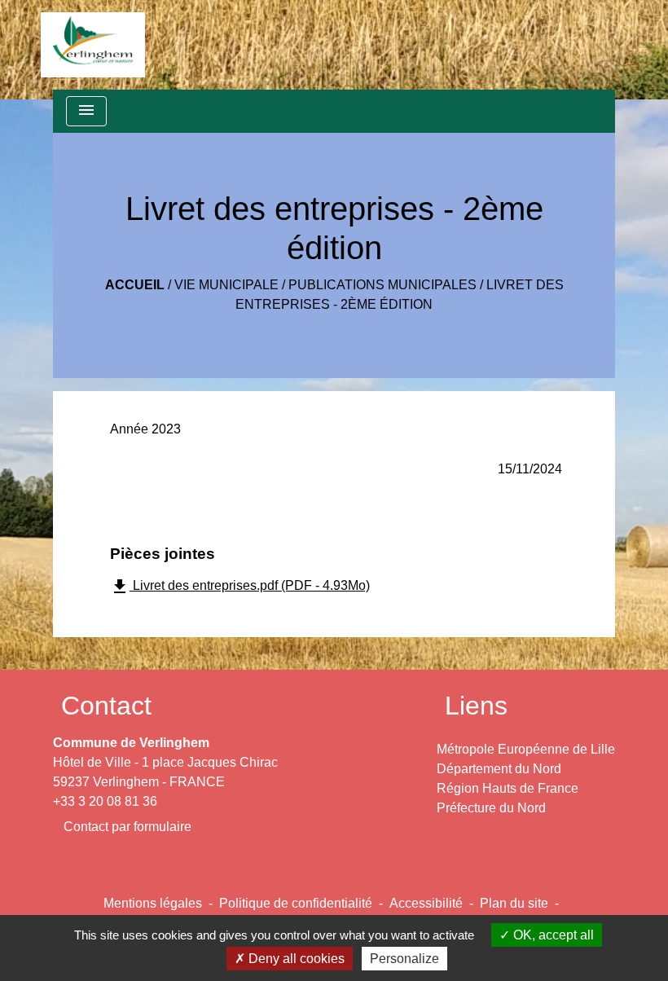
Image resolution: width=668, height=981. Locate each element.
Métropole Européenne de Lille (526, 749)
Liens (476, 705)
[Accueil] (93, 44)
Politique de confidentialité (295, 903)
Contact (106, 705)
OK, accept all (552, 935)
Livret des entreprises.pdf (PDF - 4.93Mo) (240, 586)
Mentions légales (152, 903)
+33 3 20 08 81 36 (105, 801)
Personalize (404, 959)
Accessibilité (426, 903)
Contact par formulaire (127, 827)
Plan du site (514, 903)
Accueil (135, 285)
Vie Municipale (226, 285)
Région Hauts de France (507, 788)
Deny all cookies (295, 959)
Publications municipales (382, 285)
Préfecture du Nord (491, 808)
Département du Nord (499, 769)
